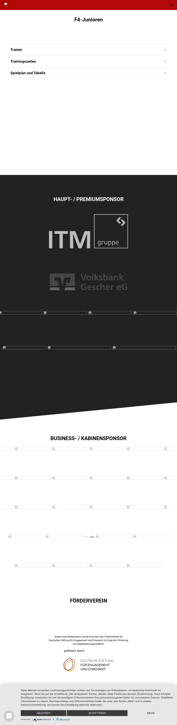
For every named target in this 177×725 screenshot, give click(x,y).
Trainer (16, 50)
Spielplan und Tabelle (27, 73)
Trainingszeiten (23, 61)
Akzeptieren (97, 713)
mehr (151, 713)
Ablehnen (43, 713)
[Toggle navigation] (171, 4)
